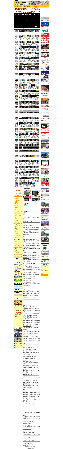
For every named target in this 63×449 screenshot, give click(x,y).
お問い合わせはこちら (18, 254)
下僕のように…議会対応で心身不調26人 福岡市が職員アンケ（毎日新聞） (30, 344)
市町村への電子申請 (17, 243)
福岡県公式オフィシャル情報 (27, 6)
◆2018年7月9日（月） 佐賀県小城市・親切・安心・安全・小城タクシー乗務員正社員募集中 (33, 44)
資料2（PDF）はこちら (25, 415)
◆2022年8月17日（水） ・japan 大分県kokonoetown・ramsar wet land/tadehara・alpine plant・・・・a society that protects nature (29, 132)
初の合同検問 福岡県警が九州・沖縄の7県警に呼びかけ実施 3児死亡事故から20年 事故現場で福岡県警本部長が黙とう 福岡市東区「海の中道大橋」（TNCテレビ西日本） (31, 394)
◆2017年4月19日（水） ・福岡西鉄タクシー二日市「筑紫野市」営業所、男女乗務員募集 (25, 93)
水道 (15, 217)
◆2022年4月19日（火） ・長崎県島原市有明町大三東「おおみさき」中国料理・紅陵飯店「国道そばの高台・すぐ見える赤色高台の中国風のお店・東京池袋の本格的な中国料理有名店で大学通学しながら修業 (29, 143)
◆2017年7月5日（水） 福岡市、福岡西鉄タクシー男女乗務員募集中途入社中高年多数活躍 (16, 87)
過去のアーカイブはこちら (27, 188)
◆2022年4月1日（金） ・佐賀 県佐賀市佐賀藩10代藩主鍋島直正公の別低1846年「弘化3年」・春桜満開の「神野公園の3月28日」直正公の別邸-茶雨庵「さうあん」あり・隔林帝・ (37, 143)
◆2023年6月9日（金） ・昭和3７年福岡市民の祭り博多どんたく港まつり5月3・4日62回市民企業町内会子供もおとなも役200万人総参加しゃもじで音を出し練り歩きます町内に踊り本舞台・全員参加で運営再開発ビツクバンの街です (29, 100)
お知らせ (45, 6)
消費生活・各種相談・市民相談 (18, 213)
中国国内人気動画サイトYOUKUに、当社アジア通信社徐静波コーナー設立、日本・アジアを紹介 (45, 256)
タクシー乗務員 (25, 205)
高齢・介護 (16, 209)
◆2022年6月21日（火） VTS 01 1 (29, 136)
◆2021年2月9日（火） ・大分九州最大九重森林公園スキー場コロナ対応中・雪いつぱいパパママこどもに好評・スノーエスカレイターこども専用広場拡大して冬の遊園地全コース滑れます (33, 181)
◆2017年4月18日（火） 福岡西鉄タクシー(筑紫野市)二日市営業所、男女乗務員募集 (33, 93)
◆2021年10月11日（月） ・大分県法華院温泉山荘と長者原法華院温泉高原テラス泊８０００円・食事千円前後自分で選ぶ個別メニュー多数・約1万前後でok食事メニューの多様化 (33, 154)
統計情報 (16, 237)
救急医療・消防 (16, 201)
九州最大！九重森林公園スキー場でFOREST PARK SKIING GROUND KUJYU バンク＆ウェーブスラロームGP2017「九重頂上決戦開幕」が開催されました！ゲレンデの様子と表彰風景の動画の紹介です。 (31, 445)
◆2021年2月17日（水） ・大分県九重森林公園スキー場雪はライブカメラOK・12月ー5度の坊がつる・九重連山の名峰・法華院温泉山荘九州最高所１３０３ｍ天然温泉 (25, 181)
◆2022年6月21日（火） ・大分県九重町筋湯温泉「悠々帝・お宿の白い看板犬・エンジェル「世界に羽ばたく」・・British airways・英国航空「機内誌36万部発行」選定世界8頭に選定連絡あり (33, 138)
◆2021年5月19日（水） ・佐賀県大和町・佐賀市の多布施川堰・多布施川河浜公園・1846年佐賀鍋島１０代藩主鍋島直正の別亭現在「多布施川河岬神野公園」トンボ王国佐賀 (29, 164)
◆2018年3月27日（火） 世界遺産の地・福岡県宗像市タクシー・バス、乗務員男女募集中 (25, 55)
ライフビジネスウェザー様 (18, 195)
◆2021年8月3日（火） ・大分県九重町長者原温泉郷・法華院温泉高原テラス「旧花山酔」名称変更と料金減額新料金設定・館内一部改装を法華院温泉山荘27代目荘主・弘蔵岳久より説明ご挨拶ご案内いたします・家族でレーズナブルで (20, 165)
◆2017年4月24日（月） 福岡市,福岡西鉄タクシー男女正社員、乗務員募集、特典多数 (16, 93)
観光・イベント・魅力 (17, 199)
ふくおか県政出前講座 (17, 235)
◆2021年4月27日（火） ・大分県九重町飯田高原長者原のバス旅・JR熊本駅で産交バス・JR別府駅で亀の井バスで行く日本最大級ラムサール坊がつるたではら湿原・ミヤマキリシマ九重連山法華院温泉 (25, 170)
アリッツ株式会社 (32, 448)
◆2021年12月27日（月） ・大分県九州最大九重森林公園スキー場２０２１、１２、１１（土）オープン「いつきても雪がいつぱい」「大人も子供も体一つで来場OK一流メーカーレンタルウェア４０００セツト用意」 (20, 154)
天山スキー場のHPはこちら (25, 439)
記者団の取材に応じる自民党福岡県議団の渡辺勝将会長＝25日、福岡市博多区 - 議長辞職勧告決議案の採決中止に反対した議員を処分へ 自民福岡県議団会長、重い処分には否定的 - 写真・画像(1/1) (31, 322)
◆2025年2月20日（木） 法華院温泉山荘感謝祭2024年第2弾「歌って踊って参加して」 (29, 33)
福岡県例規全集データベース (18, 244)
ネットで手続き (16, 220)
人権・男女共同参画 (17, 212)
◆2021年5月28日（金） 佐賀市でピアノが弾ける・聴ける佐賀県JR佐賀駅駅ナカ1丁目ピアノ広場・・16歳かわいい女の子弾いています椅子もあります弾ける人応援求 (25, 164)
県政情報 (16, 228)
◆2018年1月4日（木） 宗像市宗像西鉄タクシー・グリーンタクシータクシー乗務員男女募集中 (16, 71)
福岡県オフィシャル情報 (18, 223)
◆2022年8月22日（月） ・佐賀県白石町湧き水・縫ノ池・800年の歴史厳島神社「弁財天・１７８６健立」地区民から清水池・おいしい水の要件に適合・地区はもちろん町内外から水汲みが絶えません (25, 132)
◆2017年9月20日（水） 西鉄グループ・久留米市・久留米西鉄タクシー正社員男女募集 (25, 82)
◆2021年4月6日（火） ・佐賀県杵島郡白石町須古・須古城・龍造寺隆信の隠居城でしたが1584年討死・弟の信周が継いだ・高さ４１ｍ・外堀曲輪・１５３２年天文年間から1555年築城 (29, 175)
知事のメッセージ (17, 231)
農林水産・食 (16, 207)
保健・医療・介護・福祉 (17, 225)
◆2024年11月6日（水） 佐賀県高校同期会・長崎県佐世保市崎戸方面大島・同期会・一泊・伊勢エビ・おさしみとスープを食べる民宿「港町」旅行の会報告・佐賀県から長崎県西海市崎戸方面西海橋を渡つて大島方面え (29, 40)
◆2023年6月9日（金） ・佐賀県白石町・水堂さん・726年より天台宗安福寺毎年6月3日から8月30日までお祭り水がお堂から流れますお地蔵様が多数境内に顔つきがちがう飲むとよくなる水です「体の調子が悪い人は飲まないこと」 (20, 105)
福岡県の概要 (16, 233)
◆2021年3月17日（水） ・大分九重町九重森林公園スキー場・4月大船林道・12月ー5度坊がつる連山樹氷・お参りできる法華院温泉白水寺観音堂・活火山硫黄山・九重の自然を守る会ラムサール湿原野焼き (33, 176)
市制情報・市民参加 (17, 198)
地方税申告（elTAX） (17, 245)
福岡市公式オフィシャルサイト (18, 6)
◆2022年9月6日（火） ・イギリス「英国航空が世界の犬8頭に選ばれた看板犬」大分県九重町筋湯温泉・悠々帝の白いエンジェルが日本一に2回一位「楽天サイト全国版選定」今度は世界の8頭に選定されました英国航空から (16, 132)
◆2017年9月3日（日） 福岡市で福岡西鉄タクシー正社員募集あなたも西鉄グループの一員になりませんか (33, 82)
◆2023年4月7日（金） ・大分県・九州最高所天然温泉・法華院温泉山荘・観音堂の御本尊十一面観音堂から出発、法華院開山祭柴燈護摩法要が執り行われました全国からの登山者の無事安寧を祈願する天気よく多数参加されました (25, 116)
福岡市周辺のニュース (36, 6)
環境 (15, 226)
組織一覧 (15, 221)
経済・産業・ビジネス (17, 200)
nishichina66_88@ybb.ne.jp (18, 311)
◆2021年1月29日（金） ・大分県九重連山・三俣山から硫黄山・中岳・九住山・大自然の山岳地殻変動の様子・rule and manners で (33, 186)
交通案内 (16, 218)
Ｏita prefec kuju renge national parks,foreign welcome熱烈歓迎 (45, 236)
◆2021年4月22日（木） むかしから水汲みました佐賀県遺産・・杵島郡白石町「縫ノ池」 (29, 169)
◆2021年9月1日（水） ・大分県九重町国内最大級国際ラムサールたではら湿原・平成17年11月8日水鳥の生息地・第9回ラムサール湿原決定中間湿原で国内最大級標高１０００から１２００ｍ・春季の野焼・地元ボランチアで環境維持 (29, 159)
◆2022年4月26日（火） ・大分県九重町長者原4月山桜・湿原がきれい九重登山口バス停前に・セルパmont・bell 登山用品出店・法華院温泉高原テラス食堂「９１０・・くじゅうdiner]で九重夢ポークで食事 (25, 143)
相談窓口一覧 (16, 241)
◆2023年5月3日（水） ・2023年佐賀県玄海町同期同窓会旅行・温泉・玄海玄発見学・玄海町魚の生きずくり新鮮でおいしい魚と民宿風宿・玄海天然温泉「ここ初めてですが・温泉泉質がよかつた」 (37, 105)
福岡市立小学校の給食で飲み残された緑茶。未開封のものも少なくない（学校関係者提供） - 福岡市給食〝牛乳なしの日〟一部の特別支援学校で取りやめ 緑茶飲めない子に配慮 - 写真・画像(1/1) (31, 258)
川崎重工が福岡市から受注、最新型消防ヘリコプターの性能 (29, 272)
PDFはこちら (24, 408)
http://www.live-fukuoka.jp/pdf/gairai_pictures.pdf (27, 425)
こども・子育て (16, 205)
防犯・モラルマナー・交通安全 (18, 215)
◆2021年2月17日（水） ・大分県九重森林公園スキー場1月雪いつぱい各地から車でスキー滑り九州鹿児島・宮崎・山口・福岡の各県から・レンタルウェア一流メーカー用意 (20, 181)
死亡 (15, 216)
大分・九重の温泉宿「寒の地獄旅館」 (45, 142)
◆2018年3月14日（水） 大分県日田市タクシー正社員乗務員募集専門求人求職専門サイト (25, 60)
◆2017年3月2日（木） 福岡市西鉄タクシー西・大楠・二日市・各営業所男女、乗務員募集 (33, 98)
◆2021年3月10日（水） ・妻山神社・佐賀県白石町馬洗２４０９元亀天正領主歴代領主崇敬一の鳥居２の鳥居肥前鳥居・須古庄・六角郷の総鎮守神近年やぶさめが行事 (37, 175)
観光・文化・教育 (17, 227)
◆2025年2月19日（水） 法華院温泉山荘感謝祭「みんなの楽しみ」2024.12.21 (37, 33)
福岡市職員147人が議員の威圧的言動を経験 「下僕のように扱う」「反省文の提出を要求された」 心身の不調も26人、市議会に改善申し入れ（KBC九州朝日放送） (31, 333)
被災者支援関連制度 (17, 229)
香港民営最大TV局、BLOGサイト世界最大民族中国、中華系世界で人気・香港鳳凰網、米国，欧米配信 (45, 193)
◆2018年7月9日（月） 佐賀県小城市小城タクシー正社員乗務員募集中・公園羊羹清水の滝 (25, 44)
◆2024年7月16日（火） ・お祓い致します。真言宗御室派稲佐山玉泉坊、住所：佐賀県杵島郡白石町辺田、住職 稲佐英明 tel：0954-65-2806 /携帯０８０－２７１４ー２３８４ (29, 45)
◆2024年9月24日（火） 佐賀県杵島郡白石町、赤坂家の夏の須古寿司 (37, 38)
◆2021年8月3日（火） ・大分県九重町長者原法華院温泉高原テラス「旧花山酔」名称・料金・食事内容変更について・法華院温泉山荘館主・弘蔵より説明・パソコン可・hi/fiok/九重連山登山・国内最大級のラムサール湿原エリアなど (16, 165)
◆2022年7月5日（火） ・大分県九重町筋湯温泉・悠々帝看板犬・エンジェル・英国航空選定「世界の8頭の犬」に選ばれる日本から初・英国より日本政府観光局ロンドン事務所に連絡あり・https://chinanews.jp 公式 (37, 132)
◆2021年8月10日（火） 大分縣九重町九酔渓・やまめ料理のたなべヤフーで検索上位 (33, 158)
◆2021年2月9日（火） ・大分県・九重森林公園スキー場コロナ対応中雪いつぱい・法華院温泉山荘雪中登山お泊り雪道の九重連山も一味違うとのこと (37, 180)
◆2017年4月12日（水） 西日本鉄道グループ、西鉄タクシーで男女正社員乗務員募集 (16, 98)
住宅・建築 (16, 214)
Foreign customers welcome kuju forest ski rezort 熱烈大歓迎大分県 (45, 70)
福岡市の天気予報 (18, 190)
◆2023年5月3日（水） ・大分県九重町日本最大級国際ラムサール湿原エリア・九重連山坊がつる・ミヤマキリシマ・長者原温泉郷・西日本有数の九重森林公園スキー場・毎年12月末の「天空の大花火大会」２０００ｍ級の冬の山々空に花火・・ (16, 111)
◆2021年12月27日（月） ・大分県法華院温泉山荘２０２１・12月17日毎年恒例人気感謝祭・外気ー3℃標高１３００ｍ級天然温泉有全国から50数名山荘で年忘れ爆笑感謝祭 (16, 154)
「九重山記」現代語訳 (25, 417)
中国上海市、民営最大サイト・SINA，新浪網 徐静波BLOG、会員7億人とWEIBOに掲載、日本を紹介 (45, 200)
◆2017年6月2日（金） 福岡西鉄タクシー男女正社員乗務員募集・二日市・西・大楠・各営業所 (33, 87)
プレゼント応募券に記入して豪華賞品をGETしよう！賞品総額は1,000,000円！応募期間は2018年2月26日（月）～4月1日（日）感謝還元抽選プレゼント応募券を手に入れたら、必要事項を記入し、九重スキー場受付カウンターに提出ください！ (31, 435)
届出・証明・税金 (16, 204)
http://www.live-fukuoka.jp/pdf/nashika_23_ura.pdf (27, 429)
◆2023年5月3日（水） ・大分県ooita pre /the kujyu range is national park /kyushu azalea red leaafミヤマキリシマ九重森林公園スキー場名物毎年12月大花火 (20, 110)
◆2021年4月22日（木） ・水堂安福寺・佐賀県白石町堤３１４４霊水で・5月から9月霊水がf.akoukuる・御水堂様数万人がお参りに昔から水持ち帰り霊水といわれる (33, 170)
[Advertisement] (26, 189)
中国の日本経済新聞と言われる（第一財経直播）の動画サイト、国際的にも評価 (45, 249)
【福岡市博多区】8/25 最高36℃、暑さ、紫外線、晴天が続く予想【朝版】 (30, 380)
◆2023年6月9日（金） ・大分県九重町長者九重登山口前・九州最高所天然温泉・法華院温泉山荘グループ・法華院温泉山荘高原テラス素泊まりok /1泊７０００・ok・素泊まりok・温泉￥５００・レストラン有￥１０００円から (37, 100)
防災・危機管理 (16, 202)
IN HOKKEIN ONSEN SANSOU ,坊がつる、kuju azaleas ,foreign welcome (45, 242)
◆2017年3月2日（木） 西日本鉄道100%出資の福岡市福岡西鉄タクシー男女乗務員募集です (16, 104)
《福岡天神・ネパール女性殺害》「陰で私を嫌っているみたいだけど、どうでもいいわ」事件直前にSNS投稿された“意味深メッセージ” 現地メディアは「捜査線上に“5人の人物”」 (31, 318)
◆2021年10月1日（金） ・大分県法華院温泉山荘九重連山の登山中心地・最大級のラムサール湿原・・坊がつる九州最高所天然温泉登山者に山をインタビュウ (16, 159)
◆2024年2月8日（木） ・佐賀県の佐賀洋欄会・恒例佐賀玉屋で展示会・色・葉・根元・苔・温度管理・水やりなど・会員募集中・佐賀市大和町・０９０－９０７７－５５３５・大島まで (20, 67)
